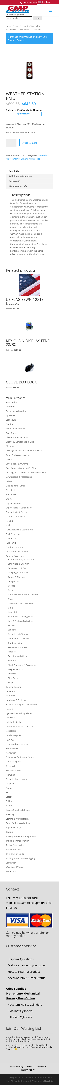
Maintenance (12, 748)
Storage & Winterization (17, 818)
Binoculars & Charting (18, 563)
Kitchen (11, 625)
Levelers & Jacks (13, 735)
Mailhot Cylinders (21, 1011)
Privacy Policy (16, 1066)
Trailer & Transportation (17, 840)
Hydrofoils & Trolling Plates (21, 616)
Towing (9, 832)
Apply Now (22, 113)
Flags (10, 599)
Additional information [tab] (20, 176)
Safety (9, 796)
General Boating (13, 687)
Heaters (9, 709)
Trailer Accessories (15, 845)
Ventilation (11, 862)
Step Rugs (13, 678)
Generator (11, 691)
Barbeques (11, 419)
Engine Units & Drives (16, 512)
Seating (9, 805)
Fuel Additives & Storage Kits (19, 529)
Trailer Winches (13, 849)
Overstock (10, 766)
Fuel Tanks (11, 542)
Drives (9, 481)
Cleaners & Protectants (17, 437)
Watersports (12, 871)
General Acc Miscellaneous (21, 603)
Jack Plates (11, 731)
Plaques (12, 651)
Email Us (11, 907)
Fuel (8, 525)
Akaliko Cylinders (20, 1017)
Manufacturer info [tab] (18, 186)
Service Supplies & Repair (18, 810)
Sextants (12, 660)
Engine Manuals (13, 503)
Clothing (10, 446)
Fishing (9, 520)
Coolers (11, 585)
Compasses (13, 581)
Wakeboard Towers (15, 867)
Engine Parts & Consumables (20, 507)
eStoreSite (48, 1081)
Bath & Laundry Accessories (21, 559)
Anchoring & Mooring (16, 411)
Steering (10, 814)
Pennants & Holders (17, 647)
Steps (10, 682)
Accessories (11, 402)
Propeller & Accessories (17, 779)
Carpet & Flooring (16, 577)
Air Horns (10, 406)
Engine (9, 498)
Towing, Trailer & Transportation (21, 836)
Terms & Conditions (36, 1066)
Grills (10, 607)
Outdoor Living (15, 643)
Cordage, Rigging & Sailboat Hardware (24, 450)
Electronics (11, 494)
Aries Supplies (16, 989)
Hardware (10, 695)
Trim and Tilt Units (15, 854)
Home (8, 26)
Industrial (10, 717)
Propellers (11, 783)
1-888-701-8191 (28, 898)
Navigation (11, 752)
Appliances (11, 415)
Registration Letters (17, 656)
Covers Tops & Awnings (17, 463)
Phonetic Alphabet (15, 14)
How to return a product (24, 972)
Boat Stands (11, 433)
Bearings (10, 424)
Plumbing (10, 774)
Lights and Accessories (17, 744)
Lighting (10, 739)
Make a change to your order (27, 965)
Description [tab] (14, 171)
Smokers (12, 673)
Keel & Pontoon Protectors (20, 621)
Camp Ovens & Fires (17, 568)
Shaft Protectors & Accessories (22, 665)
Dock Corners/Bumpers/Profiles (21, 468)
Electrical (10, 490)
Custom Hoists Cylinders (25, 1005)
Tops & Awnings (13, 827)
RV (7, 792)
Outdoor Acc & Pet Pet (18, 638)
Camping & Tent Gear (18, 572)
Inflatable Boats (13, 722)
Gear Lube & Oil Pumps (17, 551)
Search (37, 18)
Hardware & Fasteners (16, 700)
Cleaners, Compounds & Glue (20, 441)
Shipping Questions (21, 959)
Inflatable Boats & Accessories (20, 726)
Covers (9, 459)
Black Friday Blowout (16, 428)
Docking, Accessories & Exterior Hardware (26, 472)
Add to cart (29, 143)
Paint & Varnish (13, 770)
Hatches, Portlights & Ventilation (21, 704)
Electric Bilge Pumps (15, 485)
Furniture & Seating (15, 547)
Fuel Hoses (11, 538)
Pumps (9, 788)
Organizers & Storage (18, 634)
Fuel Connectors (13, 534)
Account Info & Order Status (26, 978)
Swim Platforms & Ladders (18, 823)
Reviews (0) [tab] (14, 181)
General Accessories (21, 26)
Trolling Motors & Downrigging (20, 858)
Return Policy (28, 1069)
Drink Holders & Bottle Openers (23, 594)
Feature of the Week (15, 516)
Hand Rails (13, 612)
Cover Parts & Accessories (18, 455)
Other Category (13, 761)
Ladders (12, 629)
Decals (11, 590)
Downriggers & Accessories (19, 476)
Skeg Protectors (15, 669)
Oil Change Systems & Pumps (20, 757)
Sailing (9, 801)
